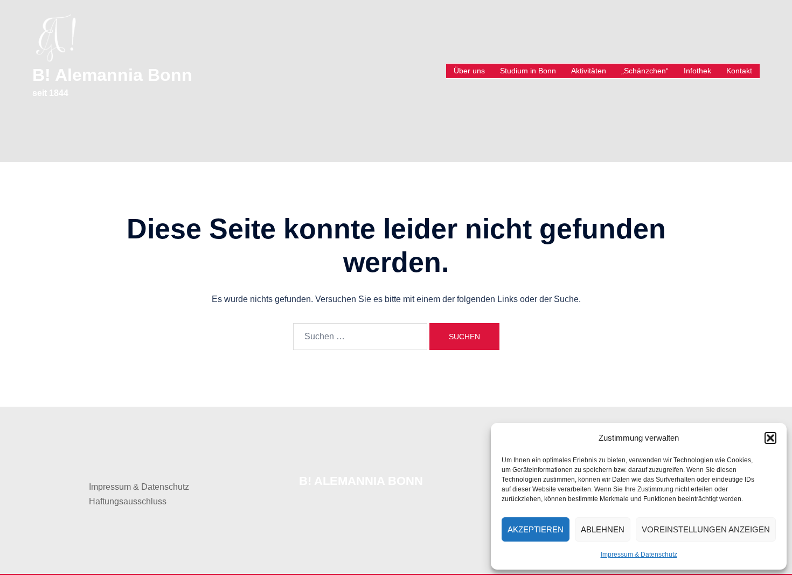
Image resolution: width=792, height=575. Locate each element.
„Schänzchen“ (645, 70)
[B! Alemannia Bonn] (55, 37)
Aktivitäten (588, 70)
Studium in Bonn (528, 70)
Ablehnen (602, 529)
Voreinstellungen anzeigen (706, 529)
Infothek (697, 70)
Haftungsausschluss (127, 501)
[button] (770, 438)
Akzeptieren (536, 529)
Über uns (469, 70)
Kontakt (739, 70)
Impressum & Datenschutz (639, 554)
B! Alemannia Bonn (112, 75)
